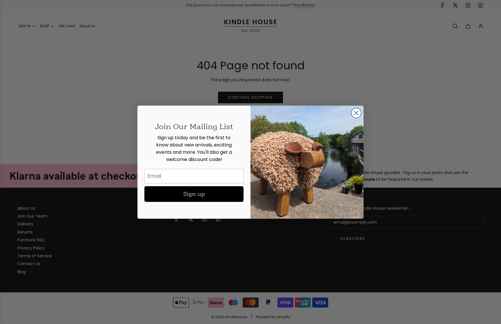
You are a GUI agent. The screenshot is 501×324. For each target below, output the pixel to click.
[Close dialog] (356, 113)
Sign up (194, 194)
